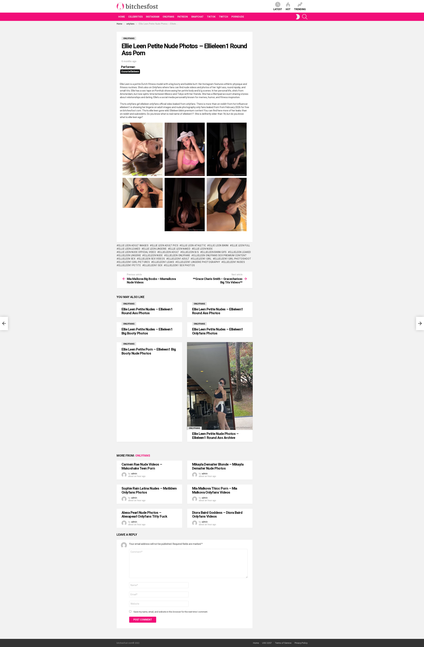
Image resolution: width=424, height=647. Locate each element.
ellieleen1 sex (153, 265)
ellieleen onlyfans (178, 255)
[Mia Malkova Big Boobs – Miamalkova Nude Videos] (4, 323)
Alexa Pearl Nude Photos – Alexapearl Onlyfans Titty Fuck (144, 515)
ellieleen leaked (240, 252)
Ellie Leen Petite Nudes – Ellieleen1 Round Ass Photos (147, 311)
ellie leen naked (180, 248)
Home (121, 16)
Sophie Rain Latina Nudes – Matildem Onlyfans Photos (149, 490)
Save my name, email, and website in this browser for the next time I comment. (170, 612)
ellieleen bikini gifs (214, 252)
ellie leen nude (203, 248)
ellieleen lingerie (129, 255)
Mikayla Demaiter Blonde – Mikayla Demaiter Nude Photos (218, 466)
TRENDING (300, 9)
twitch (223, 16)
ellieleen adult (169, 252)
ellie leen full (241, 245)
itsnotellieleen (130, 71)
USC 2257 (267, 643)
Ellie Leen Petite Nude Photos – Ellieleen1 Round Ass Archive (215, 436)
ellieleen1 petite (129, 265)
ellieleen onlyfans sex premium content (220, 255)
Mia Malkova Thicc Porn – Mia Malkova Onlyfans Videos (214, 490)
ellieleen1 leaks (163, 262)
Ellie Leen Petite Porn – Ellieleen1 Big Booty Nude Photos (149, 351)
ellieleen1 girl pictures (134, 262)
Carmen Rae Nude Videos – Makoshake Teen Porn (142, 466)
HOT (288, 9)
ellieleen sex (126, 258)
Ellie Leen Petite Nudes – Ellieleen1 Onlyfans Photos (217, 331)
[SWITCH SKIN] (297, 17)
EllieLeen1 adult (178, 258)
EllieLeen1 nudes (234, 262)
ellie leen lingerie (154, 248)
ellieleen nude (153, 255)
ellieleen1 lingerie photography (198, 262)
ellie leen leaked (129, 248)
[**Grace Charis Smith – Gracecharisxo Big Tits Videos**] (420, 323)
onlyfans (168, 16)
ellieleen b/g (190, 252)
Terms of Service (283, 643)
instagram (152, 16)
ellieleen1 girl (201, 258)
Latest (277, 9)
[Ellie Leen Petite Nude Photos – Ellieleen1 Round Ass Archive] (220, 386)
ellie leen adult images (133, 245)
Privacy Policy (301, 643)
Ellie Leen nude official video (137, 252)
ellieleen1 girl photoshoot (232, 258)
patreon (182, 16)
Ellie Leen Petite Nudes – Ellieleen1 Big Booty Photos (147, 331)
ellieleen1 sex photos (180, 265)
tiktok (211, 16)
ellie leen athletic (193, 245)
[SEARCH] (304, 17)
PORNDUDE (237, 16)
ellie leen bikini (219, 245)
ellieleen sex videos (152, 258)
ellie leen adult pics (165, 245)
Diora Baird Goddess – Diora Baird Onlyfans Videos (217, 515)
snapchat (197, 16)
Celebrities (135, 16)
